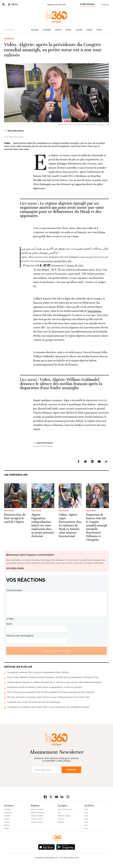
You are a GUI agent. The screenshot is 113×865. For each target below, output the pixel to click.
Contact (61, 819)
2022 (86, 809)
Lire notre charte (15, 568)
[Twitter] (51, 796)
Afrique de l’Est (36, 819)
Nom (9, 623)
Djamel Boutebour (16, 131)
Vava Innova (94, 311)
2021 (86, 813)
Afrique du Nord (37, 809)
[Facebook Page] (45, 796)
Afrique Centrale (37, 816)
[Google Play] (65, 846)
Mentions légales (64, 816)
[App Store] (46, 846)
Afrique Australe (37, 822)
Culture (79, 30)
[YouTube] (56, 796)
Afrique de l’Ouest (37, 813)
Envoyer (71, 770)
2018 (86, 822)
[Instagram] (67, 796)
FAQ (59, 813)
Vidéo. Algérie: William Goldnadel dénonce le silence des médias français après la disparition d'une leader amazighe (61, 383)
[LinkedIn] (62, 796)
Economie (47, 30)
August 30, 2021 (75, 265)
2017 (86, 825)
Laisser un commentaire (56, 650)
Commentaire (14, 590)
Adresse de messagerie (20, 635)
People (68, 30)
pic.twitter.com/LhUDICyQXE (56, 261)
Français (105, 4)
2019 (86, 819)
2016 (86, 828)
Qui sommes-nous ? (65, 809)
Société (58, 30)
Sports (99, 30)
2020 (86, 816)
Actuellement (9, 30)
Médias (89, 30)
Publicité (61, 822)
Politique (35, 30)
